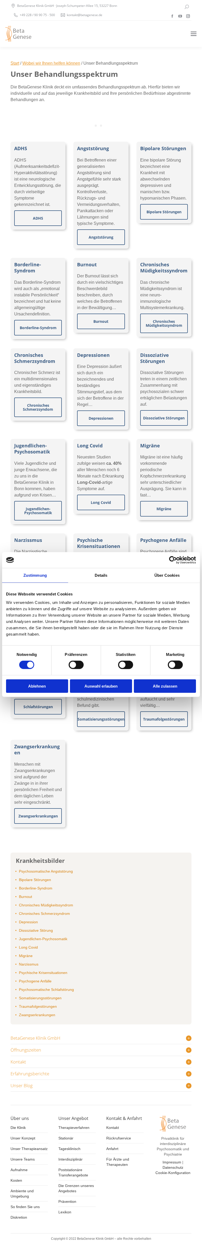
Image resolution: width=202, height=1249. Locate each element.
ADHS (20, 148)
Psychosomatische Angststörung (46, 871)
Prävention (67, 1201)
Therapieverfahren (73, 1127)
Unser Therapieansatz (29, 1149)
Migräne (150, 445)
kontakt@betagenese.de (84, 15)
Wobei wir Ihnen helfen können (51, 63)
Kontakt (112, 1127)
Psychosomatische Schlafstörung (46, 989)
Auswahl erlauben (101, 686)
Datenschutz (173, 1167)
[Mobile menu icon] (193, 34)
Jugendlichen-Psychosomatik (32, 448)
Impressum (172, 1162)
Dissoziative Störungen (154, 358)
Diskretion (19, 1217)
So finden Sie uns (25, 1207)
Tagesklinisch (69, 1149)
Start (15, 63)
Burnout (87, 264)
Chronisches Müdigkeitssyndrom (164, 267)
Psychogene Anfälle (163, 540)
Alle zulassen (165, 686)
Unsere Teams (23, 1159)
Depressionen (93, 355)
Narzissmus (28, 540)
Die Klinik (18, 1127)
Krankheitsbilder (40, 860)
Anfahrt (112, 1149)
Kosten (16, 1180)
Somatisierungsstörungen (40, 998)
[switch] (76, 665)
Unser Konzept (23, 1138)
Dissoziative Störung (36, 930)
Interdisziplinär (70, 1159)
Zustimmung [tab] (35, 575)
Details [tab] (101, 575)
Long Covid (90, 445)
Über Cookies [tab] (167, 575)
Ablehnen (37, 686)
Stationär (65, 1138)
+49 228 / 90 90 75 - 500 (37, 15)
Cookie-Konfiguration (172, 1173)
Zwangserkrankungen (37, 749)
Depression (28, 922)
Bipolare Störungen (163, 148)
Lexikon (64, 1212)
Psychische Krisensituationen (98, 543)
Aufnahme (19, 1170)
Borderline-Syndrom (27, 267)
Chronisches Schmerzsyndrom (34, 358)
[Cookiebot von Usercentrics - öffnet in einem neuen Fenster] (173, 560)
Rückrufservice (118, 1138)
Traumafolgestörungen (38, 1006)
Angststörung (93, 148)
